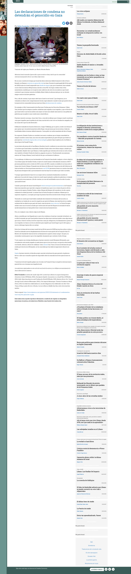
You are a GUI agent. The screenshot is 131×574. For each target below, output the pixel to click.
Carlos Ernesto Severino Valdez (84, 81)
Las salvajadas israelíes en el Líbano (90, 429)
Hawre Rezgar (80, 322)
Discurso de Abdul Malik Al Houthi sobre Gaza (91, 55)
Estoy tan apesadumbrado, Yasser (89, 515)
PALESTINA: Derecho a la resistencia (91, 7)
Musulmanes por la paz (91, 563)
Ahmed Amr (80, 518)
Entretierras (91, 545)
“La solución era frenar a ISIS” (87, 107)
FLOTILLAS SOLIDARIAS (91, 155)
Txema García (80, 13)
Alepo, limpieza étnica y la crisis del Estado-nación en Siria (89, 285)
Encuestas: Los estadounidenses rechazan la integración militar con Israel (89, 33)
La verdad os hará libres (85, 441)
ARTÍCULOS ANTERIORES (91, 530)
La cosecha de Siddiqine (85, 480)
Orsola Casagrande (81, 334)
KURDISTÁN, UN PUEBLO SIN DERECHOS (91, 301)
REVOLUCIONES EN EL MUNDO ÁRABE (92, 368)
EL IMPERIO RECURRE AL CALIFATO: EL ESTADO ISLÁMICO (92, 93)
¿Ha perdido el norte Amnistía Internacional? (87, 207)
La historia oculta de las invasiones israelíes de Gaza (89, 195)
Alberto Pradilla (80, 347)
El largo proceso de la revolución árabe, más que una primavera (91, 375)
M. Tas (78, 288)
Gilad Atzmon (80, 511)
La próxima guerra (91, 560)
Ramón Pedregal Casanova (83, 279)
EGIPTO (92, 235)
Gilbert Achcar (80, 88)
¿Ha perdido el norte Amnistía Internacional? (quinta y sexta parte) (90, 219)
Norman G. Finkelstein (82, 210)
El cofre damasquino (91, 553)
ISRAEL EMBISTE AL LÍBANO (91, 465)
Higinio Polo (80, 462)
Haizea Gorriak (80, 141)
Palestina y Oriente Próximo (50, 26)
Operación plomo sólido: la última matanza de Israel (89, 458)
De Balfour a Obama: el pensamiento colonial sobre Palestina (89, 361)
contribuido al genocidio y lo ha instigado (34, 140)
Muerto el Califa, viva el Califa (87, 114)
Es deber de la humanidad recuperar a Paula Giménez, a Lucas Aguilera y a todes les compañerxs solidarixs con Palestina (90, 163)
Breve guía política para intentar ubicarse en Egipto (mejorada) (91, 343)
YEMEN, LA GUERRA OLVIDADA (92, 41)
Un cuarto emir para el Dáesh (87, 98)
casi (44, 168)
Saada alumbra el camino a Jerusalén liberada (90, 66)
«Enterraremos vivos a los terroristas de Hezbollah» (91, 409)
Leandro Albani (80, 109)
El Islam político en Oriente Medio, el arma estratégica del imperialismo (90, 319)
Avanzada (114, 1)
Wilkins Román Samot (82, 425)
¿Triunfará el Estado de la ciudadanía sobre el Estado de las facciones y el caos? (90, 309)
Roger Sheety (80, 364)
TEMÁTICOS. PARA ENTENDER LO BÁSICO (91, 338)
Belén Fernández (23, 26)
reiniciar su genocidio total (35, 83)
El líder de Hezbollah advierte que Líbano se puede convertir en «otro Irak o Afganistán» (91, 489)
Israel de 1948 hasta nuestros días (89, 353)
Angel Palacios (80, 474)
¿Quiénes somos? (97, 569)
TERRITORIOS (91, 226)
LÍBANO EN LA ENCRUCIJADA (91, 402)
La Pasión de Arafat (84, 508)
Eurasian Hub (91, 556)
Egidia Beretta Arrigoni (82, 444)
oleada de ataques (44, 85)
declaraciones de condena (53, 103)
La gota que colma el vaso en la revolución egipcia (88, 264)
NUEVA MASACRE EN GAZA (91, 189)
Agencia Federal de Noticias (83, 494)
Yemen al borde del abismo (86, 86)
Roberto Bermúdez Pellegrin (83, 69)
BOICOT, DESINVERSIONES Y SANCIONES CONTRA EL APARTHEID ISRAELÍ (92, 120)
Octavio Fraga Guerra (82, 453)
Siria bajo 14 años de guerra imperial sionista (90, 276)
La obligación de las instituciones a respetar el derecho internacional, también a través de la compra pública (90, 128)
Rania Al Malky (80, 267)
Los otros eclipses (83, 11)
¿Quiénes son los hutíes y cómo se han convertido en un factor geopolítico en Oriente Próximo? (91, 77)
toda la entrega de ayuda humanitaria (52, 185)
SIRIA (91, 270)
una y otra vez (55, 203)
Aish (91, 542)
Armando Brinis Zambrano (83, 355)
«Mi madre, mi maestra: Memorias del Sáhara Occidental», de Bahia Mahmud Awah (90, 22)
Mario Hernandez (81, 168)
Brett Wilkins (80, 37)
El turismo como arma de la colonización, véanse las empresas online (89, 147)
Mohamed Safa (80, 175)
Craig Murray (80, 432)
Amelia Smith (80, 256)
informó (45, 244)
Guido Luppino (80, 389)
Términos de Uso (52, 568)
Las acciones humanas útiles (87, 172)
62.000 (47, 168)
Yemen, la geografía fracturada (88, 45)
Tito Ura (79, 186)
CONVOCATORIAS (91, 521)
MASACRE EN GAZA (91, 435)
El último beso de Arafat (85, 502)
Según (17, 253)
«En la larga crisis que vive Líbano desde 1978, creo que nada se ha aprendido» (91, 421)
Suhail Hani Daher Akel (82, 504)
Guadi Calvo (79, 47)
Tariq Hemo (79, 313)
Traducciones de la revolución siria (91, 549)
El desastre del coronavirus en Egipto (90, 241)
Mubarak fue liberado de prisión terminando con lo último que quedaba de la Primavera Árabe (90, 385)
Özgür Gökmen (80, 398)
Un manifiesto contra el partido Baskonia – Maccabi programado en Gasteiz (91, 137)
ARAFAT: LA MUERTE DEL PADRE (91, 497)
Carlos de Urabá (80, 412)
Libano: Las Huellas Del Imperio (88, 471)
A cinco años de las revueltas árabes (90, 396)
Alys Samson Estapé (81, 132)
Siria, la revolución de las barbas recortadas (88, 294)
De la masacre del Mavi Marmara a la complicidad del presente (90, 182)
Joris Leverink (80, 379)
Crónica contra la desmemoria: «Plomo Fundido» (90, 449)
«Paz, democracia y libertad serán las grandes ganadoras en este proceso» (90, 331)
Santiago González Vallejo (83, 152)
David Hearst (80, 243)
